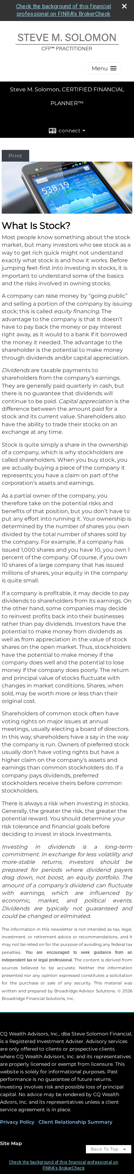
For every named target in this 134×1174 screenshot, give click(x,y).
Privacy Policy (17, 1122)
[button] (104, 68)
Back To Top (105, 1149)
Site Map (11, 1143)
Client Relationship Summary (75, 1122)
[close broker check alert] (124, 6)
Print (15, 156)
